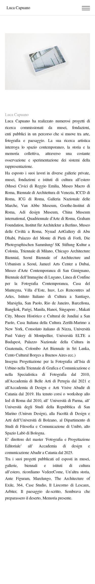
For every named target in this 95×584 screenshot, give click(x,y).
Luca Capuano (18, 7)
